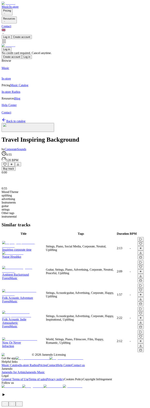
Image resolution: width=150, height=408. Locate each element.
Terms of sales (37, 379)
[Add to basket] (141, 257)
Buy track (8, 168)
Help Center (64, 365)
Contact (6, 26)
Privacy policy (55, 379)
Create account (21, 37)
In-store (14, 6)
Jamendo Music (35, 372)
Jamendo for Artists (13, 372)
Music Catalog (11, 365)
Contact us (78, 365)
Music (5, 6)
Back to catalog (15, 121)
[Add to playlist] (11, 164)
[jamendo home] (8, 3)
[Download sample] (18, 164)
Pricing (7, 10)
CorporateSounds (15, 149)
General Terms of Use (15, 379)
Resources (9, 18)
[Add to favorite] (5, 164)
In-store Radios (29, 365)
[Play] (28, 127)
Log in (6, 37)
